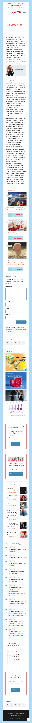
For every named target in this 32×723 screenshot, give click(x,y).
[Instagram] (21, 8)
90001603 (21, 3)
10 (6, 654)
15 (16, 654)
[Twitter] (13, 8)
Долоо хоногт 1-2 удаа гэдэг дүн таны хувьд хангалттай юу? (15, 208)
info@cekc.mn (17, 5)
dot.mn (19, 715)
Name (7, 302)
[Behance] (23, 8)
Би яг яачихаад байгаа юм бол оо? (17, 603)
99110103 (12, 3)
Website (7, 315)
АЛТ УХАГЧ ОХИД (10, 233)
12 (10, 654)
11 (8, 654)
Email (7, 308)
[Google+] (11, 8)
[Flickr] (17, 8)
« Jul (6, 666)
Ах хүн (24, 557)
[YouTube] (15, 8)
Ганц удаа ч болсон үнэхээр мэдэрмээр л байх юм (17, 623)
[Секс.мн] (16, 12)
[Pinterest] (19, 8)
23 (19, 657)
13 (12, 654)
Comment (8, 286)
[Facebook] (8, 8)
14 (14, 654)
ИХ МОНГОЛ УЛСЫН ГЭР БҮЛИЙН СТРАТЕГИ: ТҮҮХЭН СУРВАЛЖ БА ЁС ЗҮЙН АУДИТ (14, 262)
